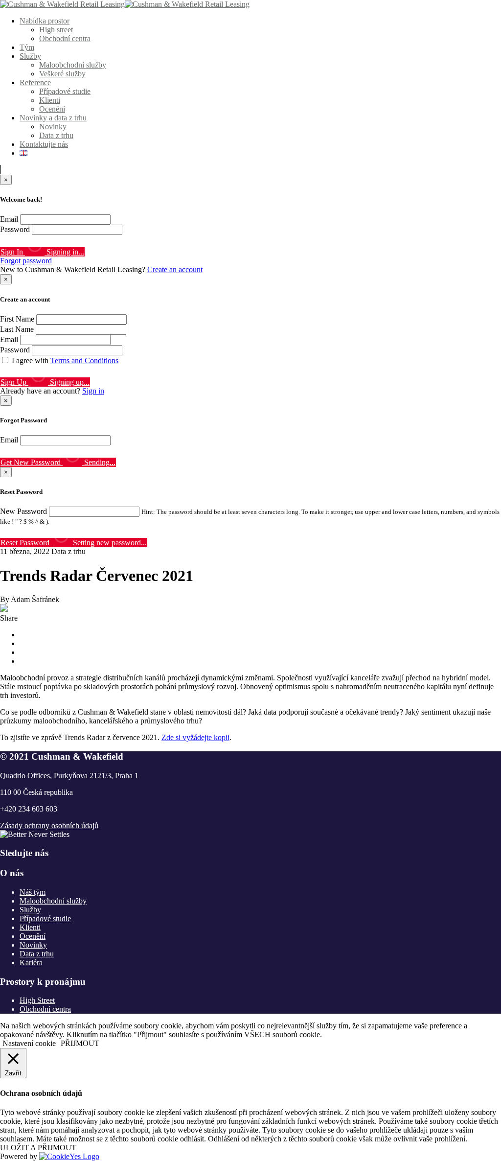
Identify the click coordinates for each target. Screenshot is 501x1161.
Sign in (93, 391)
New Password (23, 511)
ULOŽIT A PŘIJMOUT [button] (38, 1147)
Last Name (17, 329)
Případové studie (65, 91)
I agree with (65, 360)
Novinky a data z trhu (53, 118)
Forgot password (26, 260)
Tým (27, 47)
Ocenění (52, 109)
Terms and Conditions (84, 360)
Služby (30, 56)
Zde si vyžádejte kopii (195, 737)
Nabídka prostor (44, 21)
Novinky (53, 126)
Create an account (175, 269)
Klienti (49, 100)
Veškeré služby (62, 74)
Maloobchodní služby (72, 65)
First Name (17, 319)
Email (9, 219)
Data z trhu (56, 135)
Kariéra (31, 962)
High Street (37, 1000)
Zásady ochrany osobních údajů (49, 825)
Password (15, 229)
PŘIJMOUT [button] (80, 1043)
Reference (35, 82)
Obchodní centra (65, 38)
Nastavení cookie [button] (29, 1043)
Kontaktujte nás (44, 144)
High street (56, 29)
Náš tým (33, 892)
